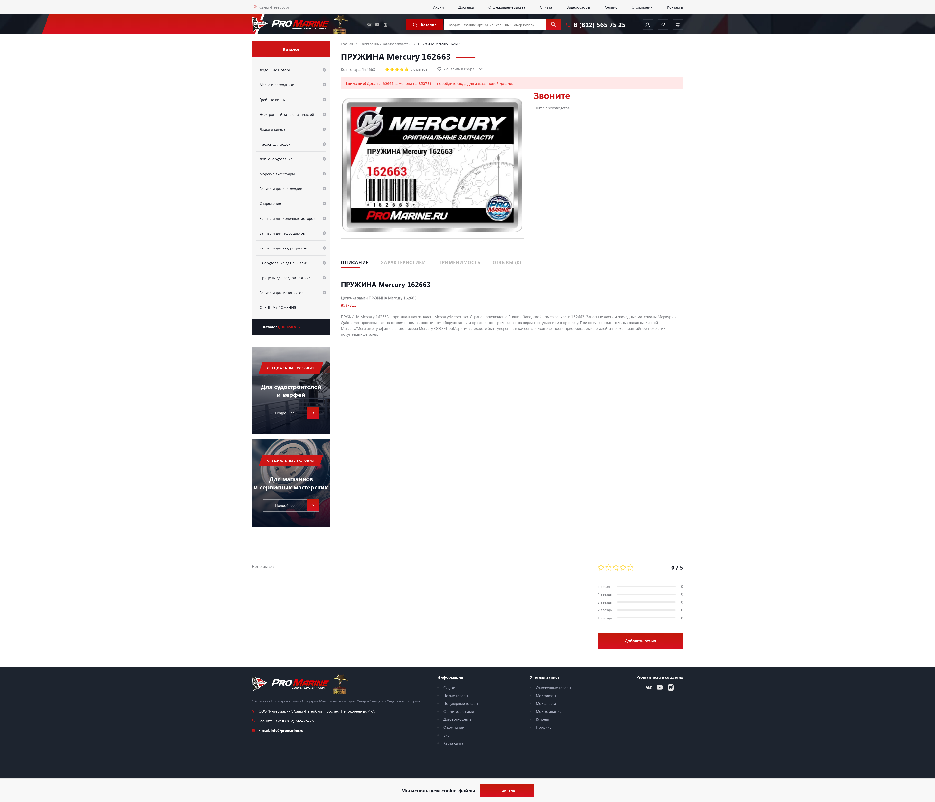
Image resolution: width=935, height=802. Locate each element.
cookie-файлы (458, 790)
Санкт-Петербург (274, 6)
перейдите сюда (452, 83)
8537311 (348, 305)
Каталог (282, 326)
